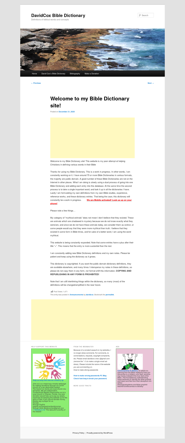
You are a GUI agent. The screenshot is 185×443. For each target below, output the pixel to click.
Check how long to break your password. (90, 378)
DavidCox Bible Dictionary (58, 15)
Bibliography (75, 73)
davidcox (90, 294)
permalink (110, 294)
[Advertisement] (92, 138)
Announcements (76, 294)
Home (34, 73)
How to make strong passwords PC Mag (90, 375)
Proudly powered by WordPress (100, 433)
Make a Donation (92, 73)
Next (151, 83)
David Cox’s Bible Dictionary (53, 73)
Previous (36, 83)
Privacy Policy (78, 433)
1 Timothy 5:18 (39, 409)
